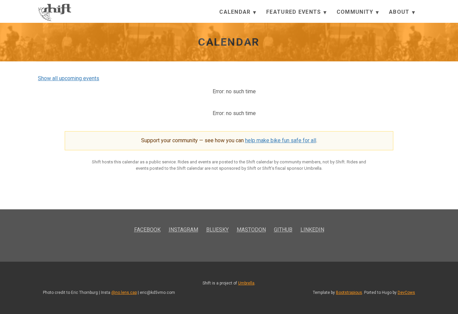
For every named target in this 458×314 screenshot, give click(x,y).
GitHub (283, 229)
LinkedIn (312, 229)
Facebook (147, 229)
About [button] (400, 12)
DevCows (406, 292)
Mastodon (251, 229)
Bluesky (217, 229)
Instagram (183, 229)
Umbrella (246, 283)
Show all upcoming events (68, 78)
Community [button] (356, 12)
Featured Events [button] (294, 12)
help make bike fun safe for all (280, 140)
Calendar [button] (235, 12)
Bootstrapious (349, 292)
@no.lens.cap (124, 292)
